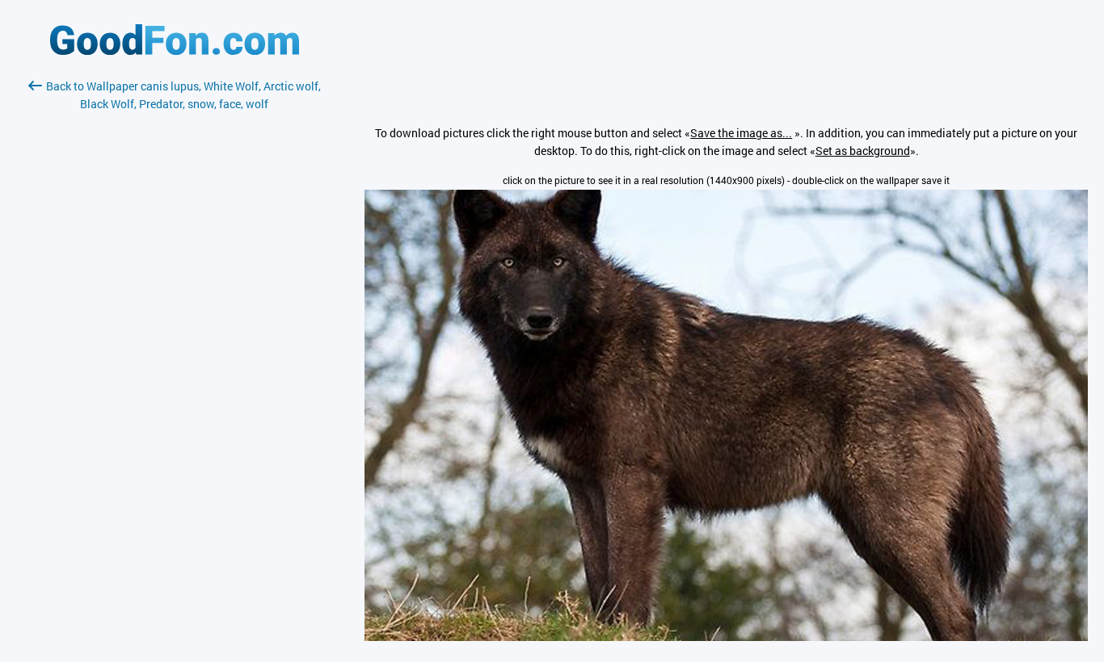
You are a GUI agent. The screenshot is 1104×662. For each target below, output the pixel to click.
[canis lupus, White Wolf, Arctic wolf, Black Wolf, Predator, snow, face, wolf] (726, 636)
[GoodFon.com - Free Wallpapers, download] (174, 50)
